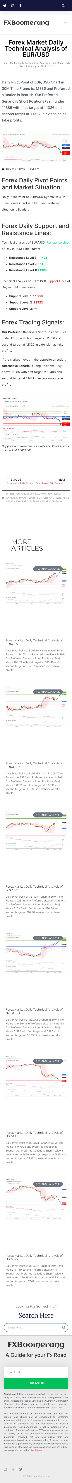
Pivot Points (27, 497)
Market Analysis (18, 63)
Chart (10, 494)
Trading (57, 501)
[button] (63, 6)
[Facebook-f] (13, 1469)
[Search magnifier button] (63, 1327)
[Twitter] (21, 1469)
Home (5, 63)
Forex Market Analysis (31, 494)
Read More (36, 1450)
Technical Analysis (38, 63)
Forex (46, 501)
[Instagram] (5, 1469)
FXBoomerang (26, 23)
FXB (18, 501)
